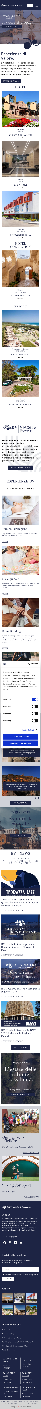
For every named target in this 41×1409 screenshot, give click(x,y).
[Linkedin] (15, 1242)
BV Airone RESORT (20, 354)
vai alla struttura (12, 26)
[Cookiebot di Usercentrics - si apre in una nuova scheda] (28, 664)
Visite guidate (10, 579)
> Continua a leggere (12, 910)
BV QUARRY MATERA (20, 296)
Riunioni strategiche (14, 529)
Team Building (11, 631)
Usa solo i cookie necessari (20, 743)
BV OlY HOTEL (20, 185)
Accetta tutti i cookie (20, 737)
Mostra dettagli (28, 730)
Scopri (5, 542)
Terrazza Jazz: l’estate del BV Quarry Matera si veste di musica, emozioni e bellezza (20, 902)
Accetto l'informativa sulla (21, 1274)
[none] (30, 5)
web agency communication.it (20, 1407)
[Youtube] (21, 1242)
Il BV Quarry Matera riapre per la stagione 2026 (20, 990)
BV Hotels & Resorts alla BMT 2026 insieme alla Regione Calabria (18, 1033)
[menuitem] (30, 5)
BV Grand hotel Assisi (20, 135)
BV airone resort (11, 1387)
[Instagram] (10, 1242)
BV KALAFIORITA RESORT (20, 404)
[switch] (35, 706)
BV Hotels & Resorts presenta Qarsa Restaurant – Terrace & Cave (18, 947)
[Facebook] (4, 1242)
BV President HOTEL (20, 235)
